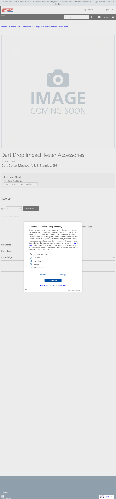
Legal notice (62, 285)
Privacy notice (44, 285)
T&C (53, 285)
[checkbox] (31, 257)
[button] (43, 274)
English (107, 497)
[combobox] (106, 497)
